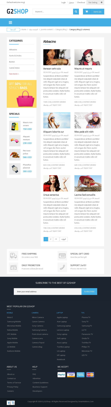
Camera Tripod (38, 342)
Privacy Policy (12, 387)
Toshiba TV (86, 342)
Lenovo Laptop (63, 330)
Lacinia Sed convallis (84, 194)
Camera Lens (37, 338)
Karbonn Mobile (13, 351)
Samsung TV (87, 326)
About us (10, 374)
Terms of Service (14, 382)
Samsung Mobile (14, 321)
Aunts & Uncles (15, 55)
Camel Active (14, 68)
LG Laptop (61, 351)
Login (63, 2)
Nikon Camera (38, 317)
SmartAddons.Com (86, 401)
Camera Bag (37, 347)
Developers (37, 391)
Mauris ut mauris (83, 68)
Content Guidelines (40, 382)
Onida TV (85, 338)
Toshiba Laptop (63, 347)
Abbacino (13, 49)
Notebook (61, 359)
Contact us (11, 378)
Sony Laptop (62, 334)
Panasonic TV (87, 334)
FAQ (34, 374)
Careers (10, 391)
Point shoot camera (40, 334)
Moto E (10, 317)
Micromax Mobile (14, 326)
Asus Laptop (62, 342)
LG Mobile (11, 347)
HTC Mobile (11, 334)
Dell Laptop (61, 338)
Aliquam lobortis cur (53, 131)
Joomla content (47, 29)
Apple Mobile (12, 342)
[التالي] (56, 239)
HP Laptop (61, 355)
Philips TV (86, 347)
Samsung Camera (39, 330)
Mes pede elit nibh (84, 131)
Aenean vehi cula (52, 68)
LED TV (84, 355)
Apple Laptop (62, 317)
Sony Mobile (12, 338)
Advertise (36, 378)
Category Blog (61, 29)
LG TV (84, 330)
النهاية (63, 239)
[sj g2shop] (17, 11)
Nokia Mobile (12, 330)
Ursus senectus (51, 194)
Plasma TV (86, 317)
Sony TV (85, 321)
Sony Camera (37, 326)
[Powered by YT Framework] (11, 402)
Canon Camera (38, 321)
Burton (12, 62)
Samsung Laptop (64, 326)
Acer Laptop (62, 321)
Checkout (81, 2)
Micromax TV (87, 351)
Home (24, 29)
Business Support (40, 387)
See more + (14, 74)
